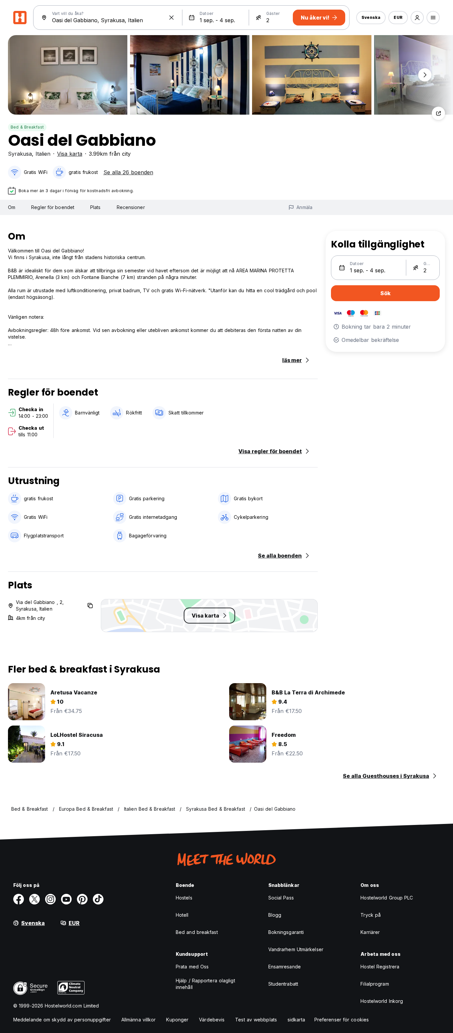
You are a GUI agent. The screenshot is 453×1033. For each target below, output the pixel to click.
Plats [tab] (95, 207)
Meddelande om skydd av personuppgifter (62, 1019)
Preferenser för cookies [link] (341, 1019)
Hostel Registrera (379, 966)
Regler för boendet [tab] (52, 207)
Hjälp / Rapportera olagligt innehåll (205, 984)
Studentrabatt (283, 984)
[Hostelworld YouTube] (66, 899)
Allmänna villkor (138, 1019)
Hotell (182, 915)
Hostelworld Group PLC (386, 897)
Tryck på (370, 915)
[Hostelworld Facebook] (18, 899)
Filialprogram (374, 984)
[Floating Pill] (424, 75)
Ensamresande (284, 966)
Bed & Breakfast (27, 127)
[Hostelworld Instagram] (50, 899)
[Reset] (171, 18)
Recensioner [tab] (131, 207)
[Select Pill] (417, 17)
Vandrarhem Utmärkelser (295, 949)
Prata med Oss (192, 966)
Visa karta (69, 153)
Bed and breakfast (197, 932)
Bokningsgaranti (286, 932)
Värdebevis (212, 1019)
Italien (42, 153)
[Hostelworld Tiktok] (98, 899)
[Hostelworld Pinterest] (82, 899)
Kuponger (177, 1019)
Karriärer (370, 932)
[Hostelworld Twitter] (34, 899)
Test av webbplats (256, 1019)
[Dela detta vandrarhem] (438, 113)
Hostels (184, 897)
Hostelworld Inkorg (381, 1001)
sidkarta (296, 1019)
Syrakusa (20, 153)
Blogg (275, 915)
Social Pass (281, 897)
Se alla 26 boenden (128, 172)
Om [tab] (11, 207)
